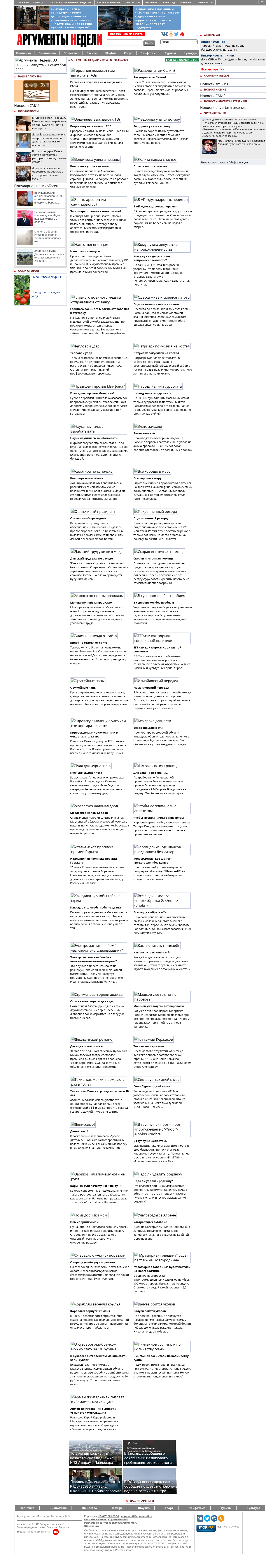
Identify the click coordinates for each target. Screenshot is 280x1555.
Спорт (128, 53)
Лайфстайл (148, 53)
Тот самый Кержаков (148, 1046)
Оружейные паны (83, 687)
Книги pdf (133, 2)
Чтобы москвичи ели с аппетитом (158, 817)
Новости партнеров (214, 162)
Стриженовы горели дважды (91, 1001)
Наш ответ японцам (85, 251)
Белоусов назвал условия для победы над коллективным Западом (47, 217)
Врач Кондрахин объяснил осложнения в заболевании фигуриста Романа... (48, 197)
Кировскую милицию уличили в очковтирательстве (94, 734)
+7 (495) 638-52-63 (118, 1519)
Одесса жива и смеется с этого (156, 304)
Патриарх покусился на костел (156, 353)
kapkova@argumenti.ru (122, 1522)
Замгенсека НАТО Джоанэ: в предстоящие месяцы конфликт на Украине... (49, 256)
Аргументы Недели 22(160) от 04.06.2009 (99, 60)
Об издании (92, 1526)
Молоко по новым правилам (91, 602)
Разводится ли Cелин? (149, 77)
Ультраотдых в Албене (150, 1222)
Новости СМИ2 (26, 105)
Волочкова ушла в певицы (90, 166)
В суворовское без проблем (153, 602)
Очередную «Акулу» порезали (92, 1262)
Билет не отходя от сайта (89, 643)
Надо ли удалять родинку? (153, 1181)
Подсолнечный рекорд (150, 518)
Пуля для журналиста (86, 773)
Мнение (185, 2)
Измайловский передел (151, 687)
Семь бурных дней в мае (151, 1086)
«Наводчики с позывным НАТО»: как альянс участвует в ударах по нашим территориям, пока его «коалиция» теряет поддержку (233, 132)
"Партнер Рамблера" (228, 1526)
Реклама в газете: (95, 1519)
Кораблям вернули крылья (90, 1311)
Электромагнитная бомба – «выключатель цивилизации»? (93, 959)
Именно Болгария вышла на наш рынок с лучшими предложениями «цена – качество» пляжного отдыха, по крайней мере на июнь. (161, 1232)
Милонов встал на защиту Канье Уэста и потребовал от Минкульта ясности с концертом (49, 123)
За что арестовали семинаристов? (95, 211)
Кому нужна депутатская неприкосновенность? (152, 258)
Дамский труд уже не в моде (91, 558)
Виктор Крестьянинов (217, 55)
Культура (190, 53)
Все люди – (149, 912)
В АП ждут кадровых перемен (155, 206)
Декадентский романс (87, 1046)
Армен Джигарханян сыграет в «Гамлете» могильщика (93, 1411)
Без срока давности (148, 728)
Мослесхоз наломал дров (89, 813)
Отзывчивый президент (88, 518)
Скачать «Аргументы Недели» (70, 2)
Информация (239, 162)
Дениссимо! (79, 1131)
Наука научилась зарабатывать (93, 438)
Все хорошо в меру (147, 478)
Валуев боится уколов (149, 1311)
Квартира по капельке (86, 478)
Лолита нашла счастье (150, 166)
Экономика (47, 53)
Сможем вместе (108, 2)
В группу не (150, 1141)
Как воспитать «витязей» (152, 952)
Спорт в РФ (205, 2)
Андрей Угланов (213, 42)
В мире (91, 53)
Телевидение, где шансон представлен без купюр (153, 860)
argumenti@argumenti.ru (136, 1516)
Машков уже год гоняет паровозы (158, 1006)
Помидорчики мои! (84, 1222)
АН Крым (151, 2)
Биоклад (169, 2)
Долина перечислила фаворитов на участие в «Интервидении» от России (47, 173)
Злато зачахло (144, 433)
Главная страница (30, 2)
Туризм (170, 53)
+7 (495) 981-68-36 (108, 1516)
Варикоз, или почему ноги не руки (95, 1186)
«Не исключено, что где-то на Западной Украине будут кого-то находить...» (241, 142)
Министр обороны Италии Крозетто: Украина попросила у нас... (47, 236)
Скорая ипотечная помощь (153, 558)
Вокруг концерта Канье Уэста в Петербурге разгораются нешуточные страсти (49, 156)
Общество (71, 53)
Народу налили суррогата (152, 393)
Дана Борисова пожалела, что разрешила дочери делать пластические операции (49, 140)
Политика (23, 53)
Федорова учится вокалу (151, 126)
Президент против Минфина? (92, 393)
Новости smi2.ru (214, 84)
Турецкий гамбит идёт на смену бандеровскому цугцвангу (222, 47)
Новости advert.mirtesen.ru (223, 107)
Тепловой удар (81, 353)
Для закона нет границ (150, 773)
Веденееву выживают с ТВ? (90, 126)
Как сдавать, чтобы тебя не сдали (95, 907)
